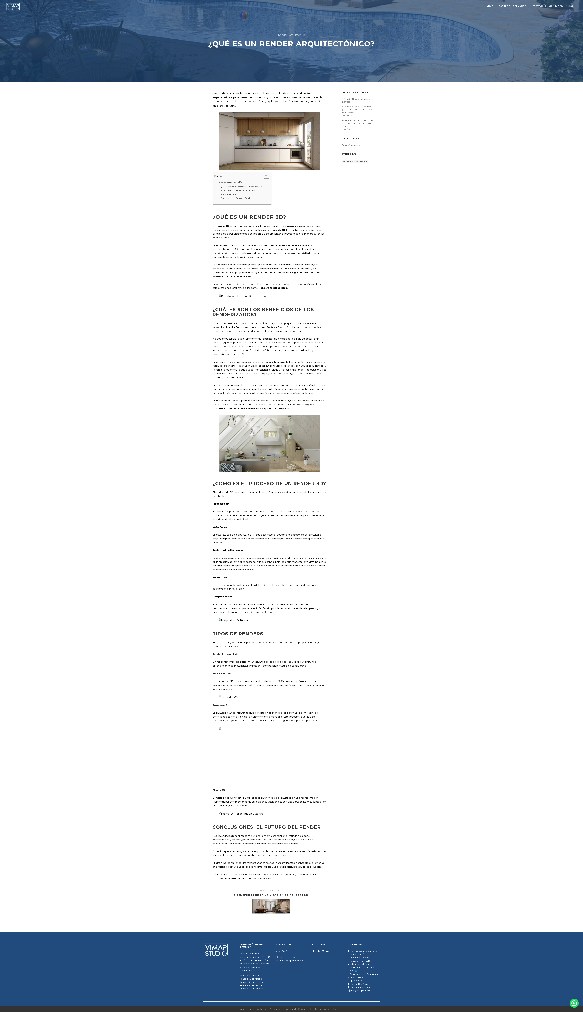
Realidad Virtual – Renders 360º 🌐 (363, 969)
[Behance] (328, 951)
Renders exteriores (359, 957)
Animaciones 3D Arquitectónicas (356, 979)
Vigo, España (282, 951)
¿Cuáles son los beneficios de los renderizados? (241, 186)
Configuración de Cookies (325, 1009)
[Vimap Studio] (13, 6)
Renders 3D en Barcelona (252, 982)
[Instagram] (323, 951)
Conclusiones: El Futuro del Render (236, 198)
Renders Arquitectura (291, 35)
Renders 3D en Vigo (358, 984)
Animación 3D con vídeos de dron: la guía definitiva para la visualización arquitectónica (357, 109)
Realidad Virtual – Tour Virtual (364, 974)
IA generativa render (355, 162)
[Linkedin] (314, 951)
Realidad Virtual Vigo (358, 964)
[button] (574, 1003)
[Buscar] (572, 6)
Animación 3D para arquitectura (356, 99)
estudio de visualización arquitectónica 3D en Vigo (255, 956)
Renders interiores (359, 954)
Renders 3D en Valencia (251, 988)
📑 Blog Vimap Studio (359, 990)
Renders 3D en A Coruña (252, 975)
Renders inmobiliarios (359, 987)
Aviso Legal (245, 1009)
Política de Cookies (296, 1009)
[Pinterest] (319, 951)
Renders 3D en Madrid (251, 979)
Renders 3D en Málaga (251, 985)
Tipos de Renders (228, 194)
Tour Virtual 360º (223, 673)
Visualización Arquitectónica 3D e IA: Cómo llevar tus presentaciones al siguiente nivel (357, 123)
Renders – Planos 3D (360, 961)
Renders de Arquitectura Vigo (363, 951)
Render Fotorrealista (225, 654)
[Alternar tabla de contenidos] (265, 176)
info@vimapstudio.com (291, 960)
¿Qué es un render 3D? (230, 182)
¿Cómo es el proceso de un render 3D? (238, 190)
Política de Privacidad (268, 1009)
